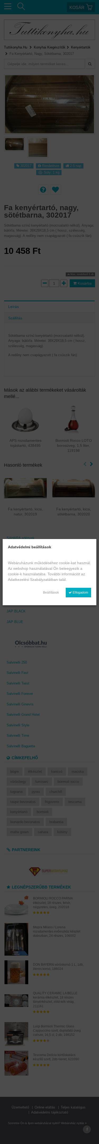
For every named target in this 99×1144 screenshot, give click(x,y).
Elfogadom (80, 592)
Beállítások (51, 592)
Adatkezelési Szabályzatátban (33, 579)
